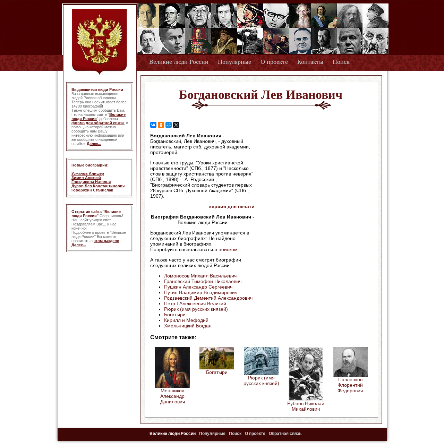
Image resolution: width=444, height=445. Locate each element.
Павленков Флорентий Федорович (350, 385)
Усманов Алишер (87, 173)
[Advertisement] (313, 177)
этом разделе (106, 241)
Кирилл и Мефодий (186, 320)
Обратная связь (285, 433)
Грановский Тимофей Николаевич (202, 281)
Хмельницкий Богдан (188, 325)
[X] (176, 125)
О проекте (274, 61)
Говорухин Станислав (92, 190)
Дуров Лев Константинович (98, 186)
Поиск (341, 61)
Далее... (94, 144)
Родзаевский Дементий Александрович (208, 298)
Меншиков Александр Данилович (172, 396)
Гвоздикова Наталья (91, 182)
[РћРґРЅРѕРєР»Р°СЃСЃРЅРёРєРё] (161, 125)
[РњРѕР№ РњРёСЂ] (168, 125)
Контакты (310, 61)
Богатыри (175, 314)
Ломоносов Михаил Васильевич (200, 276)
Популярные (234, 61)
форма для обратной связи (97, 123)
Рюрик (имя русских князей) (196, 309)
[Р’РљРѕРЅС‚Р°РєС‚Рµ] (153, 125)
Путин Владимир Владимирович (200, 292)
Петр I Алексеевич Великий (195, 303)
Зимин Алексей (86, 178)
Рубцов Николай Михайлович (305, 406)
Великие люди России (178, 61)
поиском (228, 249)
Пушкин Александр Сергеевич (198, 287)
